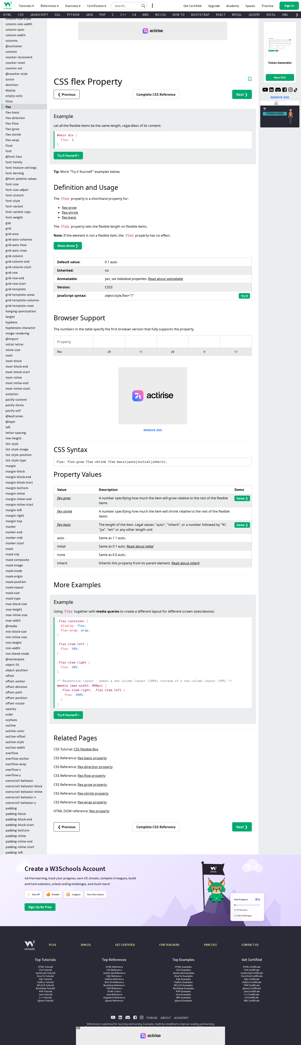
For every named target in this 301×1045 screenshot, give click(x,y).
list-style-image (17, 449)
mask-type (13, 598)
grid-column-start (18, 267)
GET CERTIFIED (125, 945)
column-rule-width (19, 24)
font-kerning (15, 173)
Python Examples (183, 982)
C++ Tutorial (45, 997)
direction (12, 85)
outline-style (15, 742)
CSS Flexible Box (86, 749)
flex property (99, 811)
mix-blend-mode (17, 653)
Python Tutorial (45, 982)
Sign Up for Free (40, 907)
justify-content (16, 399)
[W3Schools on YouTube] (265, 90)
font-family (14, 162)
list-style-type (16, 460)
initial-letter (15, 344)
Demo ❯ (242, 498)
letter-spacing (16, 433)
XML (285, 15)
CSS (21, 15)
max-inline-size (16, 615)
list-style (12, 444)
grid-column (14, 256)
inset (9, 355)
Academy (232, 6)
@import (12, 339)
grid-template (16, 289)
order (9, 714)
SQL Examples (183, 979)
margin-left (14, 510)
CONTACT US (250, 945)
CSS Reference (114, 969)
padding (11, 808)
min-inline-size (16, 637)
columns (12, 40)
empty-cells (14, 96)
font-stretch (15, 195)
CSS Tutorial (45, 969)
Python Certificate (251, 982)
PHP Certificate (252, 985)
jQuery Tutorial (45, 1000)
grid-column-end (17, 261)
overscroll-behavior (19, 780)
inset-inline (14, 377)
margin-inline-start (19, 504)
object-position (17, 670)
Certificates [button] (95, 6)
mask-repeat (15, 587)
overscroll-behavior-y (21, 803)
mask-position (16, 582)
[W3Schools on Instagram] (290, 90)
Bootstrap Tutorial (45, 988)
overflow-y (13, 775)
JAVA (89, 15)
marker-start (15, 543)
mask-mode (14, 571)
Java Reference (114, 994)
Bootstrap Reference (114, 985)
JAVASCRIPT (39, 15)
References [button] (49, 6)
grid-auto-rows (16, 250)
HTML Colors (114, 991)
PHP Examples (183, 991)
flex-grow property (92, 784)
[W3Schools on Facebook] (284, 90)
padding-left (14, 852)
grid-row (12, 272)
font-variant (14, 206)
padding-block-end (19, 819)
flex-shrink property (93, 793)
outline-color (15, 731)
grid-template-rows (20, 306)
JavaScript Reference (114, 972)
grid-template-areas (20, 294)
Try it (244, 296)
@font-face (14, 156)
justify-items (15, 405)
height (10, 317)
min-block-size (16, 631)
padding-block (16, 814)
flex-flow (12, 123)
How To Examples (183, 976)
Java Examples (183, 994)
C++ (123, 15)
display (10, 90)
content (11, 51)
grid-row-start (16, 283)
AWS (146, 15)
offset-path (14, 692)
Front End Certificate (252, 976)
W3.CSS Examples (183, 985)
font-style (13, 201)
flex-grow (12, 129)
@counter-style (17, 74)
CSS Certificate (251, 969)
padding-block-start (20, 825)
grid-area (12, 234)
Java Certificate (252, 991)
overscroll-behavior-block (24, 786)
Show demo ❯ (67, 245)
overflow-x (13, 769)
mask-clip (12, 554)
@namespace (15, 659)
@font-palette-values (21, 179)
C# (134, 15)
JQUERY (254, 15)
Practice (267, 6)
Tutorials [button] (25, 6)
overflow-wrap (16, 764)
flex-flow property (91, 775)
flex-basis (12, 112)
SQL (58, 15)
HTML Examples (183, 966)
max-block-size (16, 604)
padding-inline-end (19, 841)
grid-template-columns (22, 300)
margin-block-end (18, 477)
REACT (221, 15)
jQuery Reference (114, 1000)
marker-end (14, 532)
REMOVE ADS (153, 430)
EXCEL (271, 15)
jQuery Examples (183, 1000)
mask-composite (17, 560)
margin (11, 466)
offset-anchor (15, 681)
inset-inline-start (18, 388)
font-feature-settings (21, 167)
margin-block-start (19, 482)
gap (8, 223)
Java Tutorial (45, 994)
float (9, 145)
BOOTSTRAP (200, 15)
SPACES (86, 945)
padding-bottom (17, 830)
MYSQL (237, 15)
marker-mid (14, 537)
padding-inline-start (20, 847)
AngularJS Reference (114, 997)
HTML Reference (114, 966)
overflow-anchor (17, 758)
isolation (12, 394)
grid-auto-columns (19, 239)
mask (9, 549)
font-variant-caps (18, 212)
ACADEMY (181, 1018)
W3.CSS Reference (114, 982)
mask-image (14, 565)
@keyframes (14, 416)
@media (11, 626)
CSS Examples (183, 969)
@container (14, 46)
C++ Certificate (251, 994)
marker (11, 526)
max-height (14, 609)
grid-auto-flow (16, 245)
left (8, 427)
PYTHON (73, 15)
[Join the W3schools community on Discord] (278, 90)
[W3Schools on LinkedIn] (271, 90)
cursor (10, 79)
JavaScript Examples (183, 972)
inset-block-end (17, 366)
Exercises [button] (72, 6)
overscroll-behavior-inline (24, 792)
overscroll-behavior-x (21, 797)
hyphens (11, 322)
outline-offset (16, 736)
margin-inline (15, 493)
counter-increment (19, 57)
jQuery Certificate (252, 988)
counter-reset (15, 63)
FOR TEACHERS (169, 945)
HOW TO (178, 15)
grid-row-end (15, 278)
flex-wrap (12, 140)
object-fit (12, 665)
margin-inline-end (18, 499)
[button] (143, 5)
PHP (102, 15)
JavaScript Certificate (251, 972)
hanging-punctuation (21, 311)
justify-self (13, 410)
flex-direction (15, 118)
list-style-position (19, 455)
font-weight (14, 217)
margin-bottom (17, 488)
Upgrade (214, 6)
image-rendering (17, 333)
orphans (11, 720)
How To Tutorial (45, 976)
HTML (7, 15)
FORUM (151, 1018)
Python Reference (114, 979)
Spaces (250, 6)
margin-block (15, 471)
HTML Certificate (251, 966)
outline (11, 725)
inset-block (14, 361)
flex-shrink (13, 134)
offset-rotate (15, 703)
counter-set (14, 68)
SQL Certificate (251, 979)
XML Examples (183, 997)
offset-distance (16, 687)
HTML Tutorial (45, 966)
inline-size (13, 350)
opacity (11, 709)
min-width (13, 648)
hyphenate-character (20, 328)
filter (9, 101)
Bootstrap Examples (183, 988)
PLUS (52, 945)
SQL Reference (114, 976)
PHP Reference (114, 988)
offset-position (16, 698)
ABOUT (166, 1018)
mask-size (13, 593)
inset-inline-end (17, 383)
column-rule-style (18, 18)
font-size (12, 184)
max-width (13, 620)
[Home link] (7, 5)
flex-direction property (95, 767)
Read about (165, 279)
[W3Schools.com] (30, 947)
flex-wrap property (92, 802)
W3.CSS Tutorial (45, 985)
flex (8, 107)
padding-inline (16, 836)
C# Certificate (252, 997)
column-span (15, 29)
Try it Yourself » (68, 155)
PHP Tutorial (45, 991)
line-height (14, 438)
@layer (10, 422)
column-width (15, 35)
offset (10, 676)
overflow (12, 753)
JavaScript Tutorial (45, 972)
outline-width (15, 747)
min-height (14, 642)
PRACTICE (210, 945)
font (9, 151)
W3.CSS (160, 15)
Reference (155, 94)
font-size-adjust (17, 190)
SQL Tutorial (45, 979)
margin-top (14, 521)
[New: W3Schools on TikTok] (296, 90)
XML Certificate (251, 1000)
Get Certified (192, 6)
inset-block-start (18, 372)
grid (8, 228)
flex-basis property (92, 758)
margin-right (15, 515)
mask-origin (14, 576)
